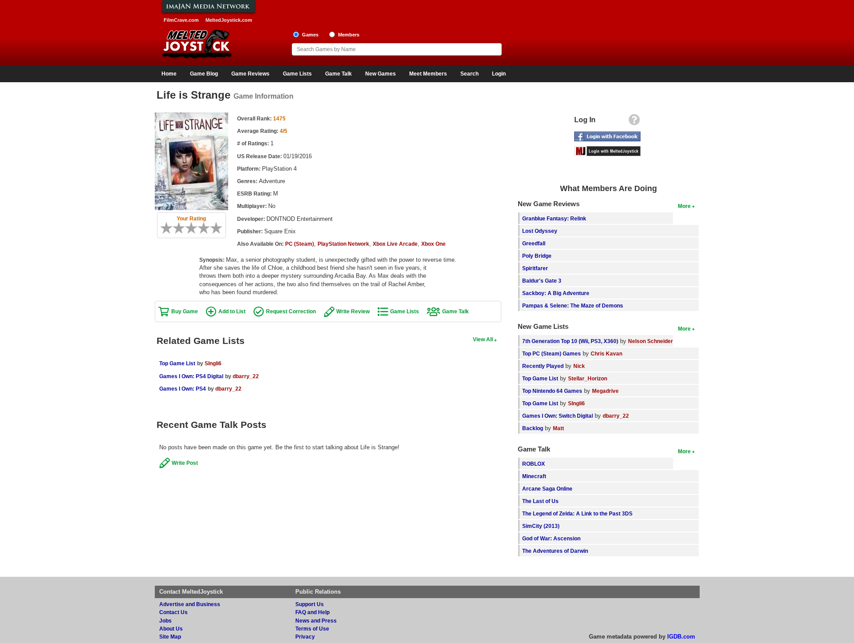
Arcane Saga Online (547, 488)
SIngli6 (213, 363)
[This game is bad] (176, 228)
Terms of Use (312, 628)
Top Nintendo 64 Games (552, 391)
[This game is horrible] (169, 228)
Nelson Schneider (650, 341)
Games (310, 34)
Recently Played (543, 366)
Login (499, 74)
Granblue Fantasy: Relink (554, 218)
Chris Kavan (606, 353)
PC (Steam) (299, 244)
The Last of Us (540, 501)
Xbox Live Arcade (395, 244)
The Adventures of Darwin (555, 551)
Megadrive (605, 391)
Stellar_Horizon (587, 378)
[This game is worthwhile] (200, 228)
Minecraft (534, 476)
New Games (380, 74)
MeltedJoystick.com (228, 20)
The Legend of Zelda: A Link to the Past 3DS (577, 513)
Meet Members (428, 74)
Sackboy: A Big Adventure (555, 293)
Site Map (170, 636)
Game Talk (338, 74)
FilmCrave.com (181, 20)
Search (469, 74)
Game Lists (297, 74)
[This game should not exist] (163, 228)
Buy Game (184, 311)
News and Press (316, 620)
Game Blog (204, 74)
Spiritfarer (535, 268)
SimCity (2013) (541, 526)
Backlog (532, 428)
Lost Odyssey (539, 231)
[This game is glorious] (219, 228)
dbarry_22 (246, 376)
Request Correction (291, 311)
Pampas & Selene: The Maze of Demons (572, 305)
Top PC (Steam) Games (551, 353)
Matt (558, 428)
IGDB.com (681, 636)
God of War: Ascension (551, 538)
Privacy (305, 636)
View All (483, 339)
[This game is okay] (194, 228)
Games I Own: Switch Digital (557, 416)
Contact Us (173, 612)
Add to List (232, 311)
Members (348, 34)
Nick (579, 366)
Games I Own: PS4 (182, 388)
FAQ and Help (312, 612)
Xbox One (433, 244)
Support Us (309, 604)
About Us (171, 628)
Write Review (353, 311)
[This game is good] (207, 228)
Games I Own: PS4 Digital (191, 376)
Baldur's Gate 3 (541, 281)
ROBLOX (533, 464)
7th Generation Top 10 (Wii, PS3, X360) (570, 341)
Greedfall (533, 243)
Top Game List (177, 363)
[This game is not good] (182, 228)
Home (169, 74)
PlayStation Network (343, 244)
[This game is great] (213, 228)
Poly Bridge (537, 256)
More (684, 206)
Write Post (185, 463)
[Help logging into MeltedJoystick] (634, 122)
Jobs (165, 620)
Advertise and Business (189, 604)
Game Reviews (250, 74)
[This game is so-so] (188, 228)
